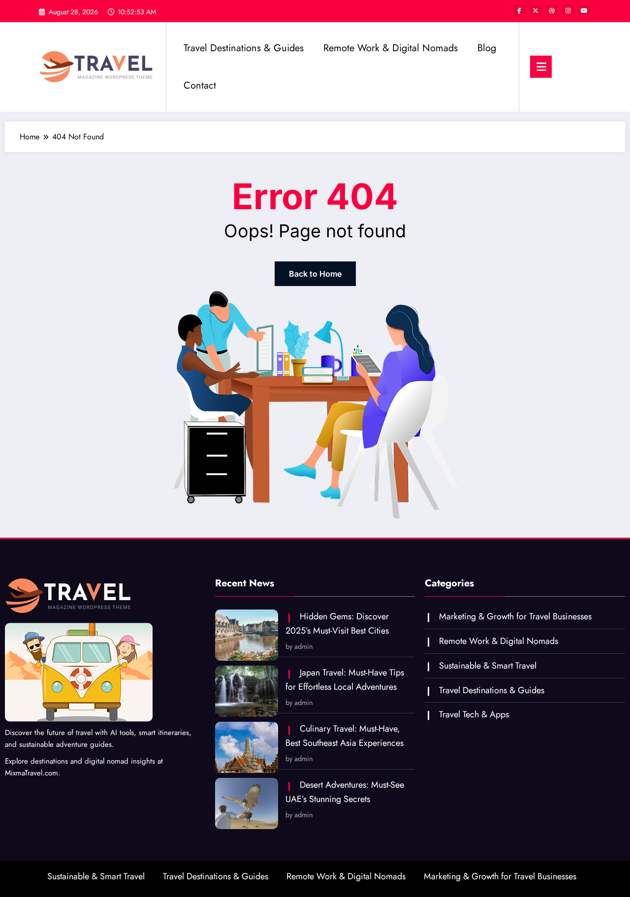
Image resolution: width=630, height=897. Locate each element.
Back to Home (315, 274)
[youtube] (584, 11)
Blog (486, 48)
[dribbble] (552, 11)
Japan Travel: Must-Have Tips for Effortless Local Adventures (344, 679)
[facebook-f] (519, 11)
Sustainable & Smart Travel (487, 665)
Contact (200, 85)
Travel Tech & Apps (474, 714)
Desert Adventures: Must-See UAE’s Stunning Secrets (344, 791)
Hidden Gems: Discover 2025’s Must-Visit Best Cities (337, 623)
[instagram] (568, 11)
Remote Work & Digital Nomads (390, 48)
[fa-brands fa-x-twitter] (535, 11)
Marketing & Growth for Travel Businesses (515, 616)
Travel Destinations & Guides (244, 48)
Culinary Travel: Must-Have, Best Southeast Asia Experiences (344, 735)
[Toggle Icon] (541, 67)
